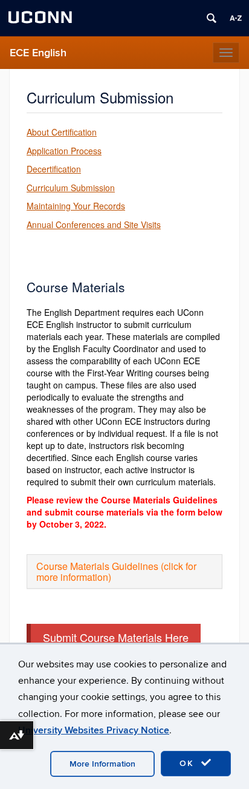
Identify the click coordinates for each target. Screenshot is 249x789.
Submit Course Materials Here (116, 637)
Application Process (64, 151)
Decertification (54, 169)
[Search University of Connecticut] (211, 18)
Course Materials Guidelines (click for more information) (116, 571)
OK (188, 763)
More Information (102, 764)
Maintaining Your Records (76, 206)
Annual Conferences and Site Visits (94, 224)
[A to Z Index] (235, 18)
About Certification (62, 132)
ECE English (38, 53)
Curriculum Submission (71, 188)
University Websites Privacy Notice (93, 730)
